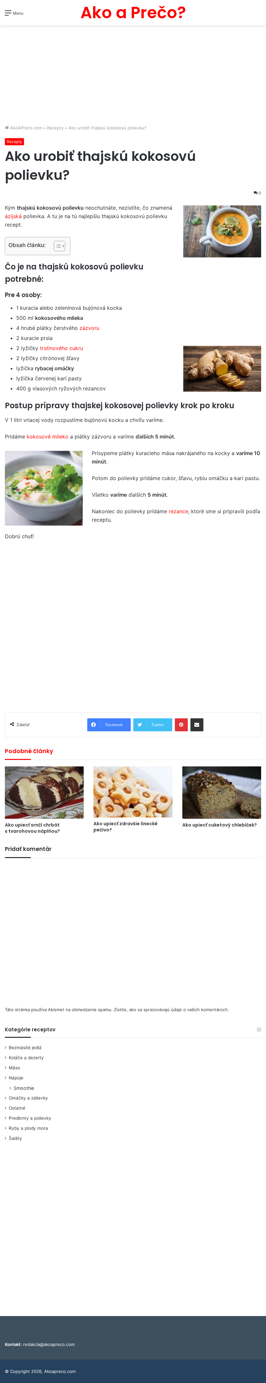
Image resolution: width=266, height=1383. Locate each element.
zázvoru (89, 328)
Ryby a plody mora (28, 1128)
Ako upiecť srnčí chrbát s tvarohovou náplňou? (32, 828)
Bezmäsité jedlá (25, 1047)
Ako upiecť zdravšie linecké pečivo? (125, 826)
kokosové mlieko (47, 436)
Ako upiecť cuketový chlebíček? (219, 825)
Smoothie (24, 1088)
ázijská (13, 216)
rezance (178, 511)
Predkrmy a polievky (30, 1118)
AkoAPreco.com (25, 127)
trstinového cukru (61, 348)
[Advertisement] (133, 75)
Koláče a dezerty (26, 1057)
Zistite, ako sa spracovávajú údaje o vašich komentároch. (171, 1009)
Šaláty (15, 1138)
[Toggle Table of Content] (56, 246)
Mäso (14, 1067)
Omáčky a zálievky (28, 1098)
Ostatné (17, 1108)
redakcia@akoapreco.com (49, 1344)
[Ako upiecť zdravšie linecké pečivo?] (132, 791)
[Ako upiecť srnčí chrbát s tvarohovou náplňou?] (44, 792)
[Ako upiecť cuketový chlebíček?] (221, 792)
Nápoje (16, 1077)
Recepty (55, 127)
